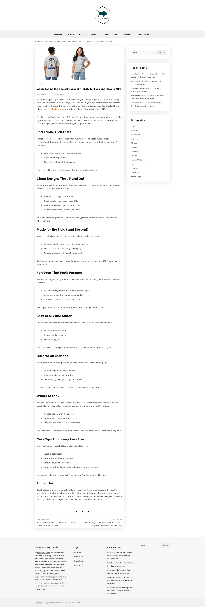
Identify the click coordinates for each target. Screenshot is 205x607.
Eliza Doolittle (60, 94)
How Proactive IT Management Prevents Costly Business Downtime (120, 590)
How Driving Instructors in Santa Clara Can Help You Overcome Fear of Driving (103, 524)
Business (58, 34)
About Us (77, 552)
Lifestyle (82, 34)
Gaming (134, 147)
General (134, 151)
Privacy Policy (78, 561)
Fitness (134, 143)
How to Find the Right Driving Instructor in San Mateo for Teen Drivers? (56, 524)
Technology (127, 34)
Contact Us (144, 34)
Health (94, 34)
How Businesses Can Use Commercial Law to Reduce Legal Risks (119, 580)
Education (135, 134)
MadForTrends (43, 552)
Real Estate (136, 172)
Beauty (134, 126)
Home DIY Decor (110, 34)
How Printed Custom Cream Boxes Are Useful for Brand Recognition (119, 555)
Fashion (70, 34)
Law (132, 164)
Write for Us (78, 565)
